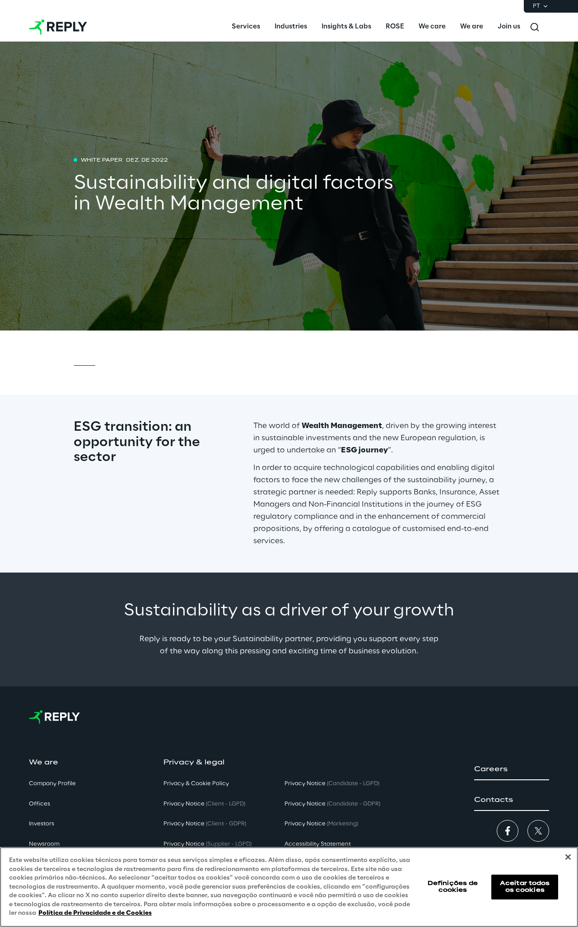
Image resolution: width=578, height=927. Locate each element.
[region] (289, 887)
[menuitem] (246, 27)
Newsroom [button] (44, 844)
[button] (511, 769)
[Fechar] (568, 857)
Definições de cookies (453, 886)
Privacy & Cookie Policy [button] (196, 784)
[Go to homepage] (58, 27)
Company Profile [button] (52, 784)
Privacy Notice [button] (204, 804)
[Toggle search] (534, 27)
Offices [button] (39, 804)
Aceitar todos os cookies (525, 886)
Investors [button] (41, 824)
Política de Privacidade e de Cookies (95, 913)
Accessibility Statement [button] (317, 844)
